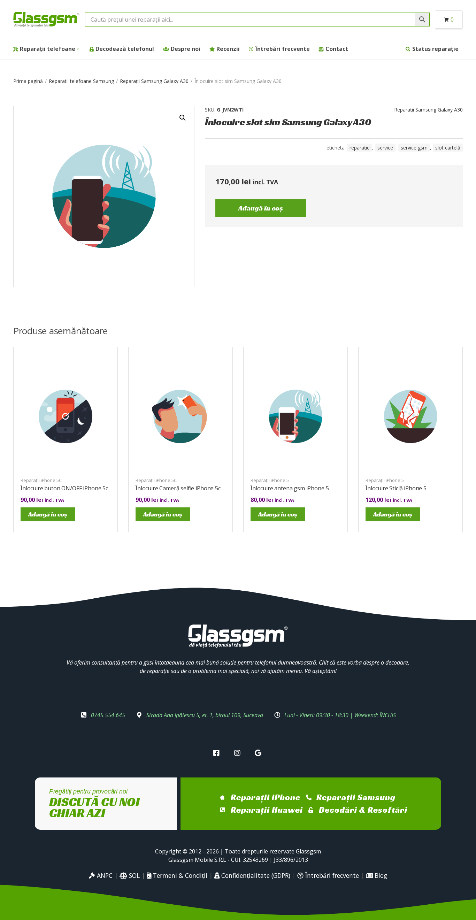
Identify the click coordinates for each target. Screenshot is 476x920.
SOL (133, 875)
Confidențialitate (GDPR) (255, 875)
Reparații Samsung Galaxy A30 (154, 81)
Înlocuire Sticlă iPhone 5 (396, 488)
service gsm (414, 147)
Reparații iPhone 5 (270, 480)
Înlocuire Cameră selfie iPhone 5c (178, 488)
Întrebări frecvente (282, 49)
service (385, 147)
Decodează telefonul (124, 49)
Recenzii (228, 49)
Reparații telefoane (47, 49)
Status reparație (435, 49)
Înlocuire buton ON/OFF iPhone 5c (64, 488)
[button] (182, 118)
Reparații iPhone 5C (41, 480)
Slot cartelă (447, 147)
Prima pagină (28, 81)
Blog (380, 875)
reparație (360, 147)
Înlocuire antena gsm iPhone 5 (290, 488)
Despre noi (185, 49)
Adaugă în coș (260, 208)
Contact (336, 49)
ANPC (104, 875)
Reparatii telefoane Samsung (81, 81)
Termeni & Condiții (179, 875)
